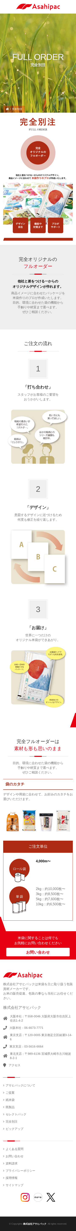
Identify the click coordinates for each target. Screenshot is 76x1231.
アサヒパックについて (20, 1085)
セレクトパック (16, 1114)
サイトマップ (14, 1185)
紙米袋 (10, 1100)
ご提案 (10, 1092)
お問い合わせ (38, 952)
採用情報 (12, 1178)
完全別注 (12, 1121)
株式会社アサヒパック (34, 1223)
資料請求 (12, 1163)
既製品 (10, 1107)
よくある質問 (14, 1149)
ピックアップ (14, 1128)
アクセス (14, 1065)
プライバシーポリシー (20, 1170)
